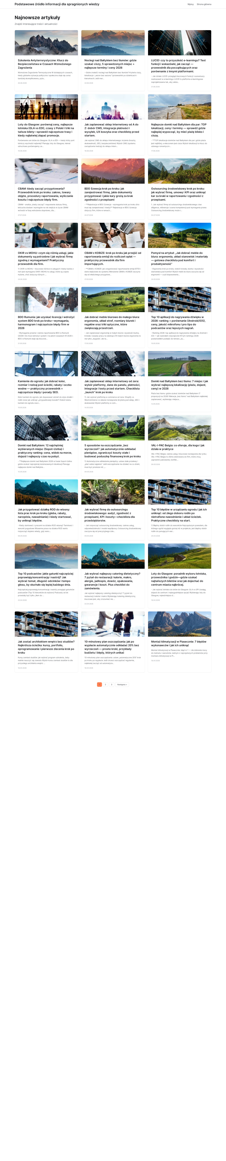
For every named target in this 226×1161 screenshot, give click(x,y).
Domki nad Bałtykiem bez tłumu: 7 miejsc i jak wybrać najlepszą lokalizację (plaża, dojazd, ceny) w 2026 (179, 385)
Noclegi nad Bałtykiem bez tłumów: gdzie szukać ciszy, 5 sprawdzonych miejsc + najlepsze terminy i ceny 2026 (110, 64)
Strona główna (204, 4)
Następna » (122, 684)
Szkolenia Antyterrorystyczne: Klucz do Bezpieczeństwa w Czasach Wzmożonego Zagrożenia (44, 64)
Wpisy (191, 4)
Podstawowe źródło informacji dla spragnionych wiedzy (57, 4)
